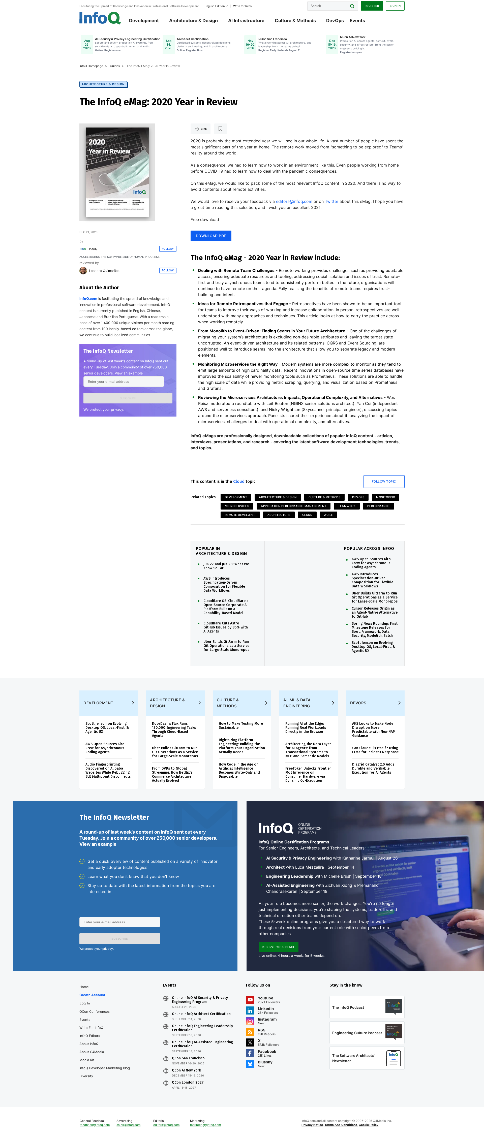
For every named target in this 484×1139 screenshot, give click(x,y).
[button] (127, 398)
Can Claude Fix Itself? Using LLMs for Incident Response (375, 750)
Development (144, 20)
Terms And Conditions (340, 1125)
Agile (328, 515)
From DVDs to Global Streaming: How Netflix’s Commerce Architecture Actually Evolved (172, 774)
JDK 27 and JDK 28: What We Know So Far (226, 566)
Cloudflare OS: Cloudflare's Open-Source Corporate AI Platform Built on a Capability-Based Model (225, 607)
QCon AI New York (186, 1070)
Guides (115, 66)
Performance (378, 506)
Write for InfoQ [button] (242, 6)
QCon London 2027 (188, 1083)
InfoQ (93, 249)
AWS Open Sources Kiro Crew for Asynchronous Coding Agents (371, 563)
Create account (92, 995)
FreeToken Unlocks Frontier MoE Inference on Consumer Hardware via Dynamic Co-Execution (308, 774)
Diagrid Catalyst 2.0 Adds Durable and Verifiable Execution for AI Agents (373, 768)
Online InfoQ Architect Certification (201, 1014)
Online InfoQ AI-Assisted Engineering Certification (202, 1044)
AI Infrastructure (246, 20)
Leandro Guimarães (104, 271)
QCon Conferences (94, 1011)
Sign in (395, 6)
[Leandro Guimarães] (83, 270)
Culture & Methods (295, 20)
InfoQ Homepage (91, 66)
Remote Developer (240, 515)
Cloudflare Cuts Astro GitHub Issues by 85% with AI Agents (225, 627)
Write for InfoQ (91, 1028)
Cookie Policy (368, 1125)
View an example (129, 373)
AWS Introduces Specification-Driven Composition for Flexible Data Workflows (224, 585)
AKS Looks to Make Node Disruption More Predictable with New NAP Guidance (373, 729)
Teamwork (346, 506)
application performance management (293, 506)
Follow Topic (384, 481)
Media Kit (86, 1060)
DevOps (335, 20)
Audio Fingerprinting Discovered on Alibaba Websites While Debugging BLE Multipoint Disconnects (108, 770)
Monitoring (385, 497)
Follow (168, 248)
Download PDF (211, 236)
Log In (85, 1003)
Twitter (331, 201)
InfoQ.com (88, 298)
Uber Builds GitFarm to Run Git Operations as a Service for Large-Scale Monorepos (226, 646)
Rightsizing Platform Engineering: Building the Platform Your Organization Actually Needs (242, 746)
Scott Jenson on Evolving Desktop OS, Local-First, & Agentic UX (373, 647)
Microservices (237, 506)
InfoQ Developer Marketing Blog (104, 1068)
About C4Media (91, 1052)
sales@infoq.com (128, 1125)
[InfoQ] (83, 249)
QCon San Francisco (188, 1058)
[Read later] (220, 128)
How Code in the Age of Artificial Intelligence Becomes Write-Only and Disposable (239, 770)
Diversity (86, 1076)
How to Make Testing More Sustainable (241, 725)
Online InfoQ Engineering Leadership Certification (202, 1028)
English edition (215, 6)
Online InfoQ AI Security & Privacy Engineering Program (200, 1000)
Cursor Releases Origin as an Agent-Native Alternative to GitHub (375, 613)
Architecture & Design (193, 20)
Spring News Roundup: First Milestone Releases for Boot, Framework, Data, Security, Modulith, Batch (375, 630)
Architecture (278, 515)
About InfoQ (89, 1044)
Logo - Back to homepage (100, 18)
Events (357, 20)
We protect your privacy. (103, 409)
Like (204, 129)
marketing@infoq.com (205, 1125)
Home (84, 987)
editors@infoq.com (294, 201)
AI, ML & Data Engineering (297, 703)
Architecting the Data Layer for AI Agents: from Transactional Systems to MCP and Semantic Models (308, 750)
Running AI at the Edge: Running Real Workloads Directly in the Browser (305, 727)
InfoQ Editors (89, 1036)
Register (372, 6)
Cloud (239, 481)
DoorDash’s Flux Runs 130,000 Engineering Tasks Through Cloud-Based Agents (174, 729)
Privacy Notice (312, 1125)
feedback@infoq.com (95, 1125)
